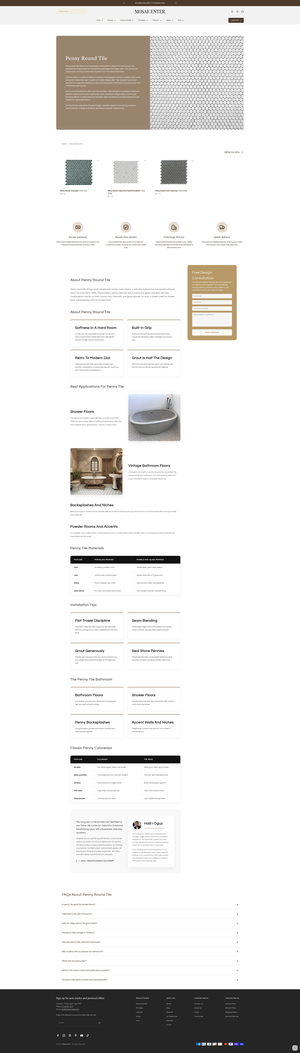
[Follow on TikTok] (87, 1035)
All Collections (171, 1016)
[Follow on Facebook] (57, 1035)
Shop (98, 20)
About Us (198, 1008)
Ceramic (155, 20)
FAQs (196, 1012)
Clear (83, 11)
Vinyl (179, 20)
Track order (198, 1016)
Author (169, 1025)
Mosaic (110, 20)
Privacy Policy (230, 1004)
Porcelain (141, 20)
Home (64, 144)
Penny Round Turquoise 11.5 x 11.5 (73, 191)
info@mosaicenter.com (70, 1009)
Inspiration (235, 20)
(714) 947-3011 (67, 1006)
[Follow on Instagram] (63, 1035)
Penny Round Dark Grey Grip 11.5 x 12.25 (171, 191)
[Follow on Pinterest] (75, 1035)
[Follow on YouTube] (81, 1035)
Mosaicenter (66, 1044)
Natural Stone (125, 20)
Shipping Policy (231, 1012)
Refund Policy (230, 1008)
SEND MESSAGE (212, 332)
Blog (168, 1008)
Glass (168, 20)
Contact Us (198, 1004)
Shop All (169, 1012)
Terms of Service (231, 1016)
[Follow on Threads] (69, 1035)
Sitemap (169, 1021)
